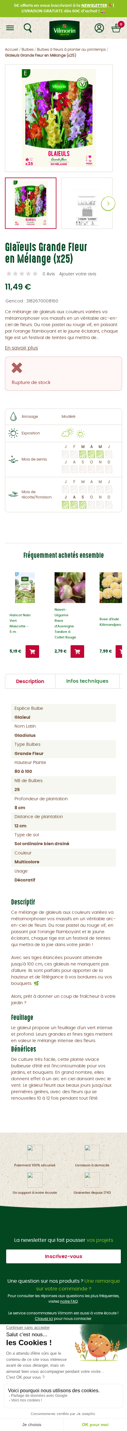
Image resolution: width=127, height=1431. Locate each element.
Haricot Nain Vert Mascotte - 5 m (20, 624)
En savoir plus (21, 348)
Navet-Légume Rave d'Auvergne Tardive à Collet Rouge (65, 623)
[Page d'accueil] (63, 28)
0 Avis (49, 274)
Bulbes (28, 49)
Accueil (11, 49)
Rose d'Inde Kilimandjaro (110, 622)
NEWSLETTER (94, 6)
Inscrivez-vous (63, 1256)
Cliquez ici (44, 1319)
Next (108, 203)
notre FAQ (69, 1301)
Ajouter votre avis (77, 274)
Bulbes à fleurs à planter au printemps (71, 49)
